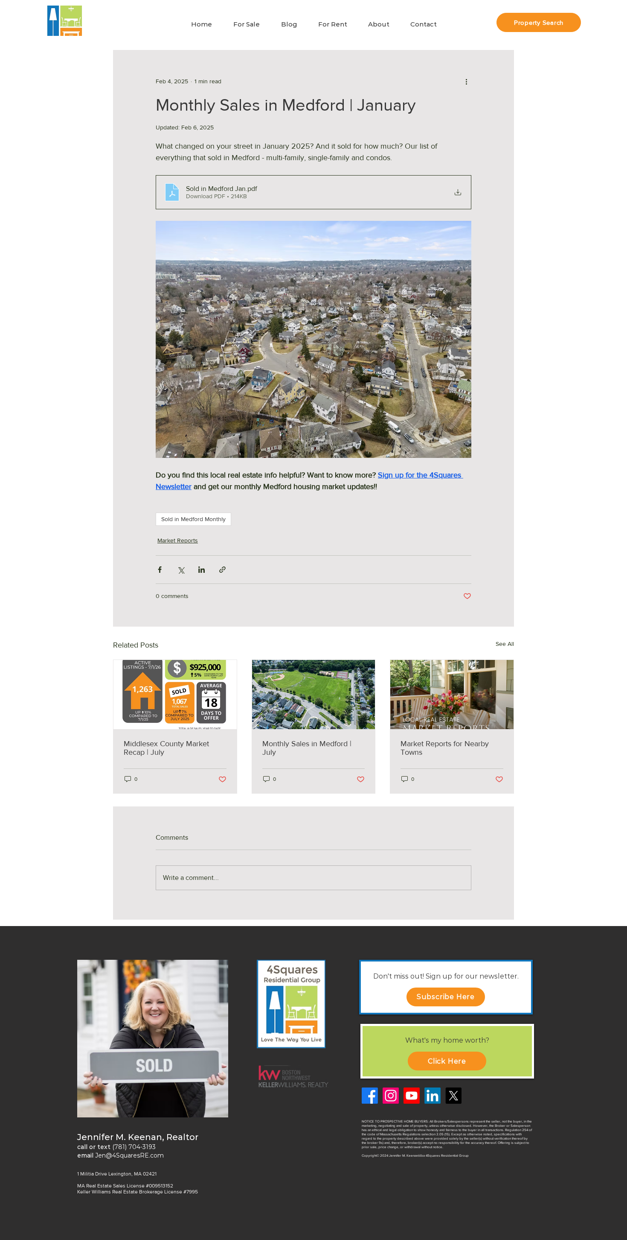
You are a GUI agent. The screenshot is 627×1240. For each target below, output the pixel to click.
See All (505, 643)
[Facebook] (370, 1096)
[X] (453, 1096)
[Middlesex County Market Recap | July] (175, 694)
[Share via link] (222, 570)
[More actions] (466, 81)
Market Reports (177, 540)
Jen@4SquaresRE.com (129, 1155)
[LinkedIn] (432, 1096)
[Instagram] (391, 1096)
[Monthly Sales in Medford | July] (313, 694)
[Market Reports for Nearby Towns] (452, 694)
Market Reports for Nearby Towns (445, 747)
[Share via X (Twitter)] (181, 570)
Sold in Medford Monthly (193, 519)
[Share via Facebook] (160, 570)
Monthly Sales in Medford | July (306, 747)
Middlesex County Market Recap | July (166, 747)
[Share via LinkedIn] (201, 570)
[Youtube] (411, 1096)
